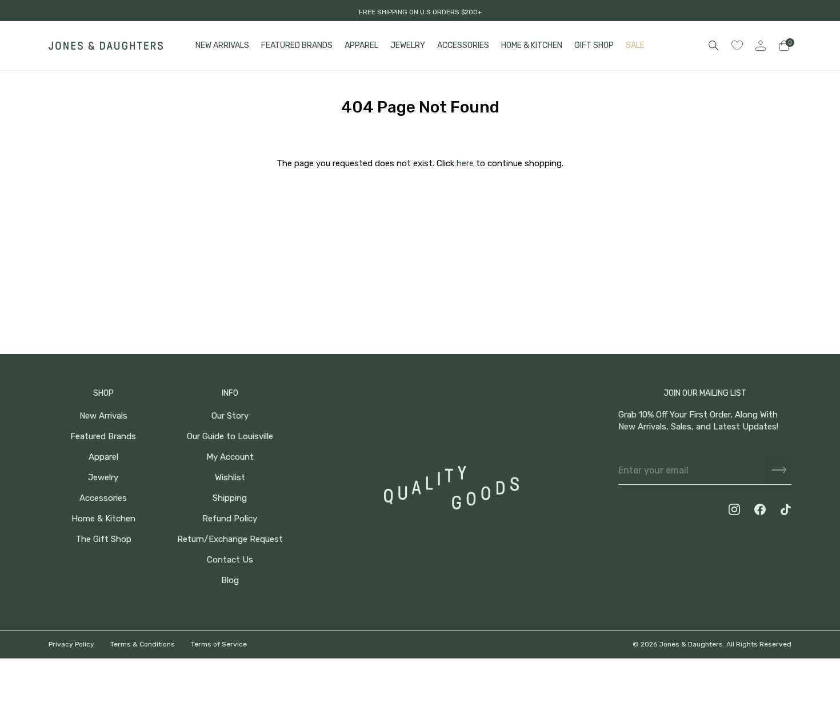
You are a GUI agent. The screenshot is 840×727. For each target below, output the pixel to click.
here (465, 163)
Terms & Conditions (142, 644)
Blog (230, 580)
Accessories (103, 498)
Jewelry (103, 478)
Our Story (230, 416)
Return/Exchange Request (230, 539)
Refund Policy (229, 519)
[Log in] (760, 45)
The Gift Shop (103, 539)
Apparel (103, 457)
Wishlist (230, 478)
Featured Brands (103, 436)
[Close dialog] (814, 513)
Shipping (230, 498)
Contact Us (230, 560)
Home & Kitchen (103, 519)
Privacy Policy (71, 644)
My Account (230, 457)
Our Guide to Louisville (230, 436)
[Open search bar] (713, 45)
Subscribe (778, 470)
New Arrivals (103, 416)
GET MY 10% (715, 650)
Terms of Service (219, 644)
